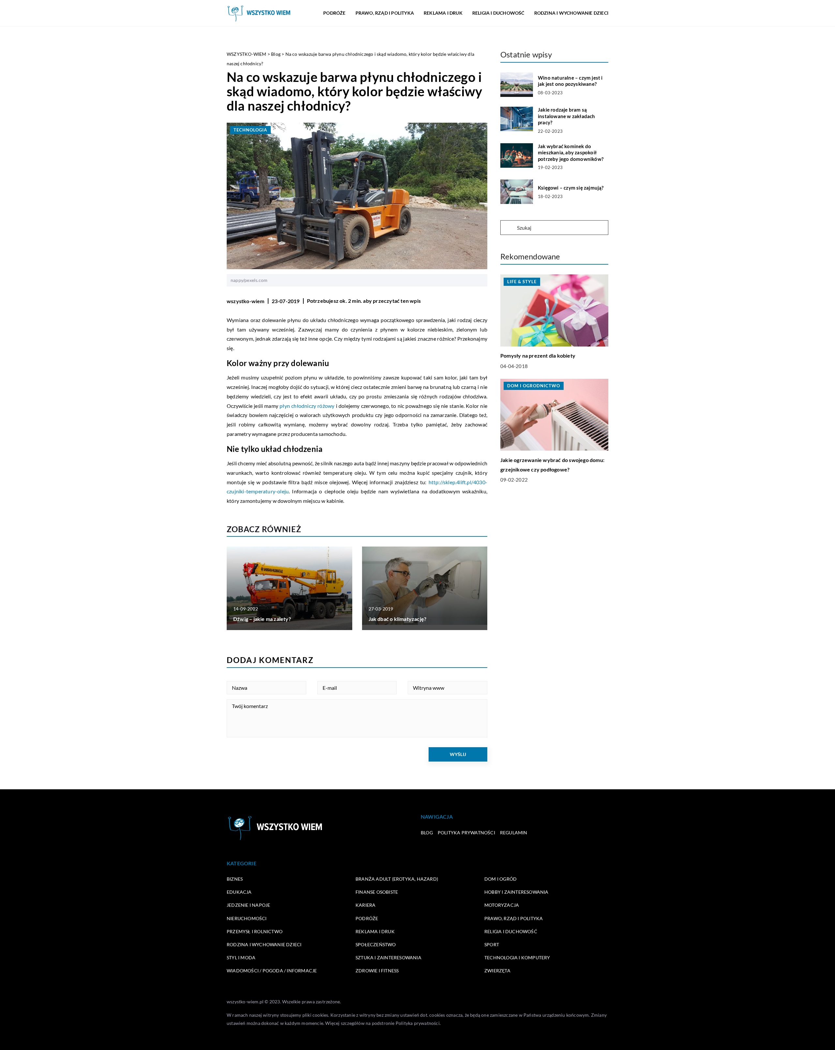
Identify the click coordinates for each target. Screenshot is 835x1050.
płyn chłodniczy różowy (307, 406)
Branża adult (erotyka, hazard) (397, 879)
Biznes (235, 879)
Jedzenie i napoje (248, 905)
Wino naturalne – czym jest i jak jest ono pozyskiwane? (570, 81)
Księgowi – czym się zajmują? (571, 188)
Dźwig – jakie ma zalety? (262, 619)
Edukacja (239, 892)
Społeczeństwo (376, 944)
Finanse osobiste (377, 892)
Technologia (250, 129)
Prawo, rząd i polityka (385, 13)
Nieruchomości (247, 918)
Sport (491, 944)
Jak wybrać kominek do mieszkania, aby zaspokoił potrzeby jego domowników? (570, 152)
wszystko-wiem (246, 301)
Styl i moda (241, 957)
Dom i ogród (500, 879)
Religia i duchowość (498, 13)
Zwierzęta (497, 970)
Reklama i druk (443, 13)
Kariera (365, 905)
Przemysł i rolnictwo (254, 931)
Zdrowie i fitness (377, 970)
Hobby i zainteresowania (516, 892)
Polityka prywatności (466, 832)
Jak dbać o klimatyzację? (398, 619)
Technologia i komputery (517, 957)
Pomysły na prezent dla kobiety (537, 356)
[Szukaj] (508, 228)
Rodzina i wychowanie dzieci (571, 13)
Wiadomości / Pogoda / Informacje (272, 970)
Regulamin (513, 832)
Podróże (334, 13)
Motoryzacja (501, 905)
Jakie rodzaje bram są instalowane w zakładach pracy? (566, 116)
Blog (427, 832)
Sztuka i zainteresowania (388, 957)
